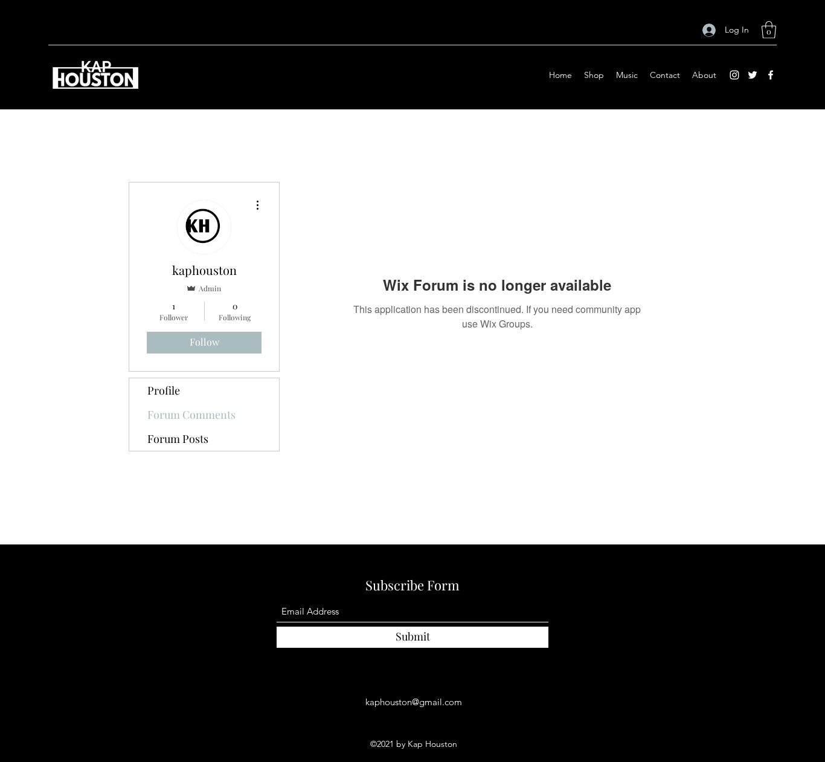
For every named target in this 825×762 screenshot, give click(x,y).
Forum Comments (191, 414)
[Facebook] (771, 75)
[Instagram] (734, 75)
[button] (769, 30)
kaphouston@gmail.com (413, 702)
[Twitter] (752, 75)
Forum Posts (177, 438)
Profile (163, 390)
